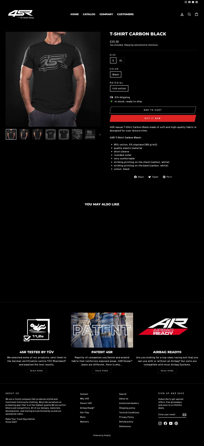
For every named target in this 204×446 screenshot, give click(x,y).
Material (117, 83)
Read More (101, 371)
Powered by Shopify (102, 435)
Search (122, 394)
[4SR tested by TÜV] (37, 330)
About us (123, 398)
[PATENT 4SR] (102, 330)
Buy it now (153, 118)
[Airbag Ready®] (167, 330)
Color (114, 69)
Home (74, 14)
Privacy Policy (126, 417)
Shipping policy (127, 408)
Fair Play (84, 412)
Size (113, 55)
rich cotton (119, 88)
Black (115, 74)
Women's (84, 421)
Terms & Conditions (129, 412)
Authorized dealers (129, 403)
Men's (83, 417)
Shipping (128, 45)
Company (106, 14)
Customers (125, 14)
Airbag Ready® (87, 408)
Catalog (89, 14)
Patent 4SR (86, 403)
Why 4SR (84, 398)
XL (121, 60)
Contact (84, 394)
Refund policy (126, 421)
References (125, 426)
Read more (36, 371)
